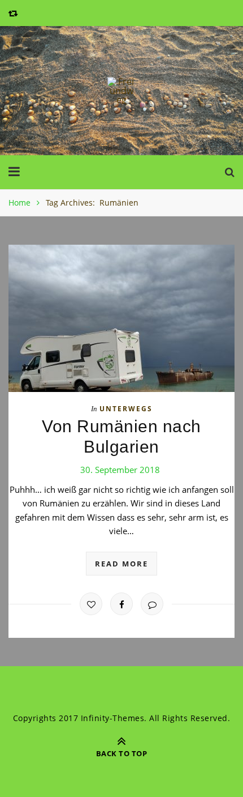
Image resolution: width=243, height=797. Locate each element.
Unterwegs (126, 409)
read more (121, 564)
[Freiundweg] (121, 90)
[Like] (91, 604)
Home (19, 202)
